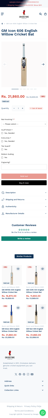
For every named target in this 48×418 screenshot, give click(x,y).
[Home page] (2, 24)
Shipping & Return (15, 406)
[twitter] (16, 374)
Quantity (5, 108)
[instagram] (28, 374)
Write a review (24, 238)
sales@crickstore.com (17, 2)
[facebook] (20, 374)
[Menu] (2, 14)
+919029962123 (33, 2)
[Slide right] (43, 64)
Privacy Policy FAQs (32, 406)
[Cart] (45, 14)
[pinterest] (24, 374)
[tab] (24, 256)
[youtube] (32, 374)
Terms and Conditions (24, 411)
